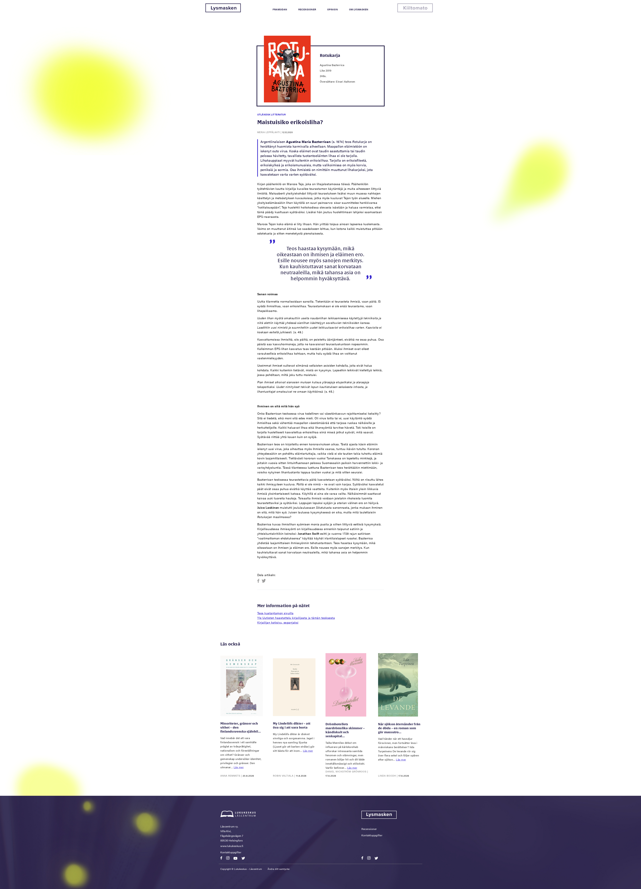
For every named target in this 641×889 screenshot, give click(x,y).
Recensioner (307, 9)
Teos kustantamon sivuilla (275, 613)
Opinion (332, 9)
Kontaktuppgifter (230, 852)
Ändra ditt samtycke (279, 868)
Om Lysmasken (358, 9)
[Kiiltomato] (415, 11)
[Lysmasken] (223, 11)
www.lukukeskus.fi (231, 846)
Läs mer (239, 767)
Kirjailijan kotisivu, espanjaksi (277, 622)
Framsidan (280, 9)
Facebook (259, 581)
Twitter (264, 581)
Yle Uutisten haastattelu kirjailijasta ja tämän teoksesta (296, 618)
